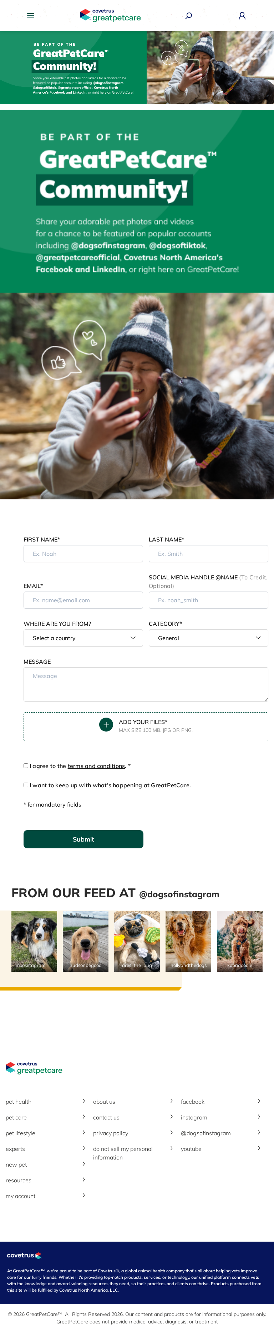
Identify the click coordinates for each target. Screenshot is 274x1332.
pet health (18, 1101)
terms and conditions (96, 765)
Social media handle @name (208, 581)
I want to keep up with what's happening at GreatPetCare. (110, 785)
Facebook (192, 1101)
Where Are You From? (57, 623)
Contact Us (106, 1117)
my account (20, 1195)
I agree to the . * (80, 765)
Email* (33, 585)
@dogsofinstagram (206, 1133)
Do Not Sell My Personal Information (123, 1153)
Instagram (194, 1117)
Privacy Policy (110, 1133)
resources (18, 1180)
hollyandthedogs (189, 965)
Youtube (191, 1148)
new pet (16, 1164)
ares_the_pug (137, 965)
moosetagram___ (34, 965)
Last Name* (166, 539)
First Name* (42, 539)
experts (15, 1148)
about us (104, 1101)
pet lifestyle (20, 1133)
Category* (165, 623)
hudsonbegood (86, 965)
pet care (16, 1117)
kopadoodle (239, 965)
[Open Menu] (32, 15)
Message (37, 661)
